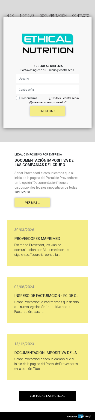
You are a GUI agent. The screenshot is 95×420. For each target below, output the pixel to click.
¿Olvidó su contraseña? (64, 98)
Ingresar (48, 111)
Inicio (10, 15)
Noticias (27, 15)
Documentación (53, 15)
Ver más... (32, 202)
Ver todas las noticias (47, 395)
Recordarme (29, 98)
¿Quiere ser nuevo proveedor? (47, 102)
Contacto (80, 15)
